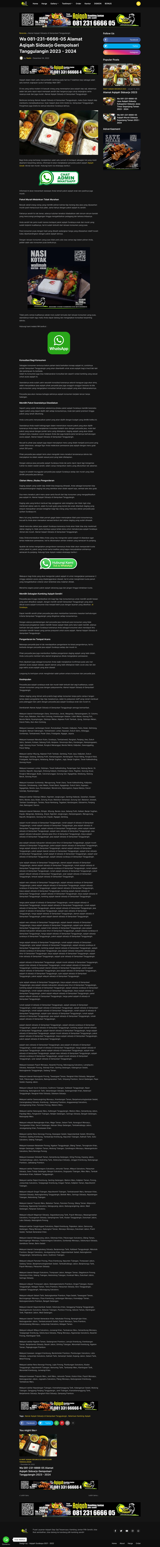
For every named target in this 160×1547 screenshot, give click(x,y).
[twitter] (121, 1531)
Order (138, 1543)
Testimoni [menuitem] (66, 3)
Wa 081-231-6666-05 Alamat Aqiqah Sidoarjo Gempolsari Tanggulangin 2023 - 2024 (36, 1471)
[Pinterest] (62, 1423)
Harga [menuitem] (44, 3)
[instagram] (132, 1531)
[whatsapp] (138, 1531)
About (122, 1543)
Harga (130, 1543)
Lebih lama (93, 1495)
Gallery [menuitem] (53, 3)
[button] (138, 4)
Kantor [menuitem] (88, 3)
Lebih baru (25, 1495)
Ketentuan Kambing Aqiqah (79, 1416)
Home (114, 1543)
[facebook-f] (115, 1531)
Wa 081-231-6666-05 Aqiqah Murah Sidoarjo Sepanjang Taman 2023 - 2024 (128, 119)
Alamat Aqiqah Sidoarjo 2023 (120, 92)
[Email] (67, 1423)
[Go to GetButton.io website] (6, 1544)
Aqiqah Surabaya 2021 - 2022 (41, 1543)
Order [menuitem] (78, 3)
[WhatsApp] (56, 1423)
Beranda (22, 33)
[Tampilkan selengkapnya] (73, 1423)
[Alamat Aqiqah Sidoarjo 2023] (122, 75)
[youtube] (127, 1531)
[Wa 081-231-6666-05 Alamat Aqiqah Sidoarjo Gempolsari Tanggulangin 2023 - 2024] (38, 1445)
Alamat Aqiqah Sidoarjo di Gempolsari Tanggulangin (49, 33)
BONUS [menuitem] (108, 3)
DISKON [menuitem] (97, 3)
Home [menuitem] (35, 3)
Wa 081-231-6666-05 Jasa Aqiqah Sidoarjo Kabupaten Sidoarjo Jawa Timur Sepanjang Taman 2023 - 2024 (128, 103)
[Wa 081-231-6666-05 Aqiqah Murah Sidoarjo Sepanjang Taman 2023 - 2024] (109, 118)
